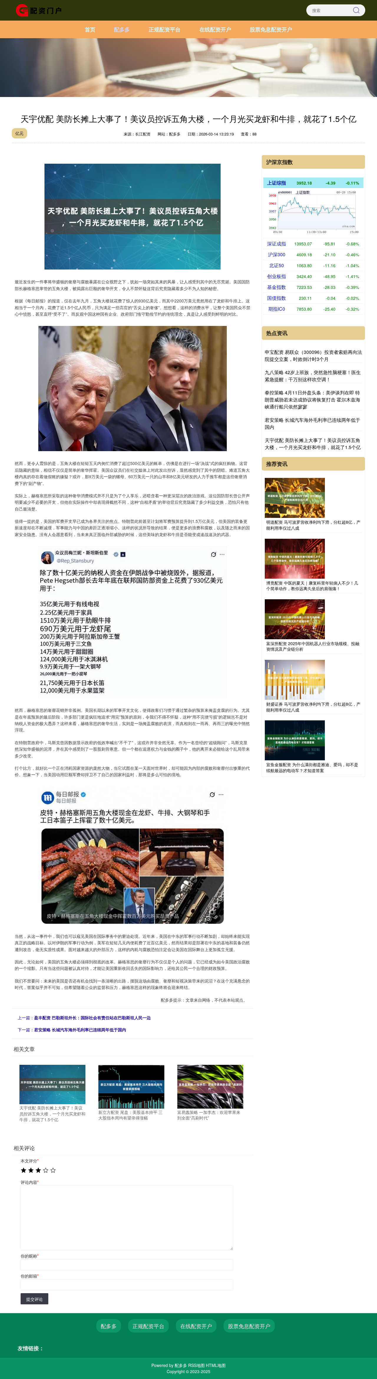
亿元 (19, 133)
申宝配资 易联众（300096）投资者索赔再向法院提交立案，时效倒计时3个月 (313, 355)
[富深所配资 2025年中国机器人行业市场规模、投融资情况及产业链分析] (295, 618)
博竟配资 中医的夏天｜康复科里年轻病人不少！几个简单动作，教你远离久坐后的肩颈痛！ (312, 586)
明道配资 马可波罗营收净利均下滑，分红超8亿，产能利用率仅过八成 (313, 525)
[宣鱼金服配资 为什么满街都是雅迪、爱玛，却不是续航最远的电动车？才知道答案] (295, 740)
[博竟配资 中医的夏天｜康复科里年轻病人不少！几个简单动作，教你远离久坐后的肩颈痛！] (295, 558)
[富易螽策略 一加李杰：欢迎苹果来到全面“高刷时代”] (210, 1086)
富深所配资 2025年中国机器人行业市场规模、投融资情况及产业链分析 (312, 646)
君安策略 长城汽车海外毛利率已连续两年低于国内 (80, 1029)
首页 (90, 29)
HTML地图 (216, 1365)
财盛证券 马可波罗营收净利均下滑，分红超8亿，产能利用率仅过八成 (313, 707)
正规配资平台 (165, 29)
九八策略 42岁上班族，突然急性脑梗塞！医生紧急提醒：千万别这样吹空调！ (313, 376)
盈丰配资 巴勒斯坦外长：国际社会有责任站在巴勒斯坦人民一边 (92, 1017)
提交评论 (34, 1299)
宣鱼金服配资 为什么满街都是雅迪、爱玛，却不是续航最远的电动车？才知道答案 (312, 767)
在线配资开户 (215, 29)
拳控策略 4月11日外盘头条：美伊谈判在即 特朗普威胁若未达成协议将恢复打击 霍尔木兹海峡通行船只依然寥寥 (312, 399)
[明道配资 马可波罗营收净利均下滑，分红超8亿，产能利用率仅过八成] (295, 497)
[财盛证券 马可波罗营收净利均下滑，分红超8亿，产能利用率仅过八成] (295, 679)
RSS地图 (196, 1365)
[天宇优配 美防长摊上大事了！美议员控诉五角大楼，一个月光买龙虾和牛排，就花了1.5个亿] (52, 1084)
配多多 (122, 29)
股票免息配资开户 (271, 29)
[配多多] (41, 10)
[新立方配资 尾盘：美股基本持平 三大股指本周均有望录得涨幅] (131, 1086)
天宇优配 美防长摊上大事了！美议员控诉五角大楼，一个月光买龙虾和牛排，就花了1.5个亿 (313, 444)
